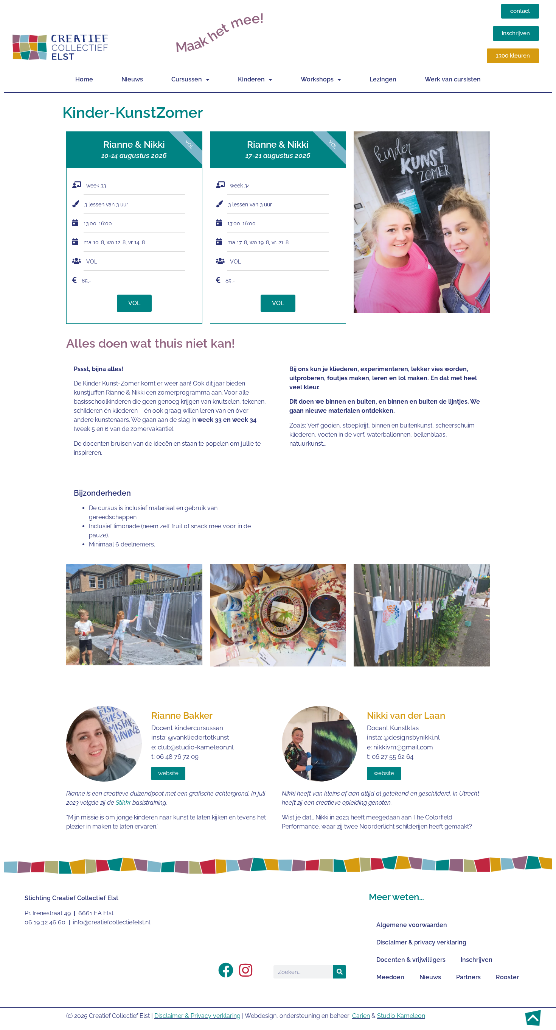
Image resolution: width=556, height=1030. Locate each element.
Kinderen (251, 79)
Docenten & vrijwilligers (411, 959)
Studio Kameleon (401, 1015)
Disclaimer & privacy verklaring (421, 942)
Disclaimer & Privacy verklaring (197, 1015)
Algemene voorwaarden (411, 925)
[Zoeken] (339, 971)
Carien (361, 1015)
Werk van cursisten (453, 79)
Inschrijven (476, 959)
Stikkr (123, 802)
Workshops (317, 79)
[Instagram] (245, 970)
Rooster (507, 977)
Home (84, 79)
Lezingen (383, 79)
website (168, 773)
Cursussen (186, 79)
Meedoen (390, 977)
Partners (468, 977)
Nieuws (132, 79)
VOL (134, 303)
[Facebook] (225, 970)
